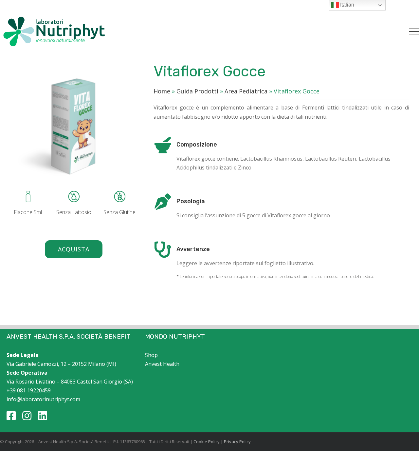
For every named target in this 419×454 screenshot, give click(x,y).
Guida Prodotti (197, 91)
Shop (151, 355)
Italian (346, 5)
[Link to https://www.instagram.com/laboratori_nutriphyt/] (26, 415)
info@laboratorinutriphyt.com (43, 399)
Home (162, 91)
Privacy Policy (237, 441)
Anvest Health (162, 363)
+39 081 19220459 (29, 390)
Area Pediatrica (246, 91)
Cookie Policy (206, 441)
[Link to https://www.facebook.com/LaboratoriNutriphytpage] (11, 415)
